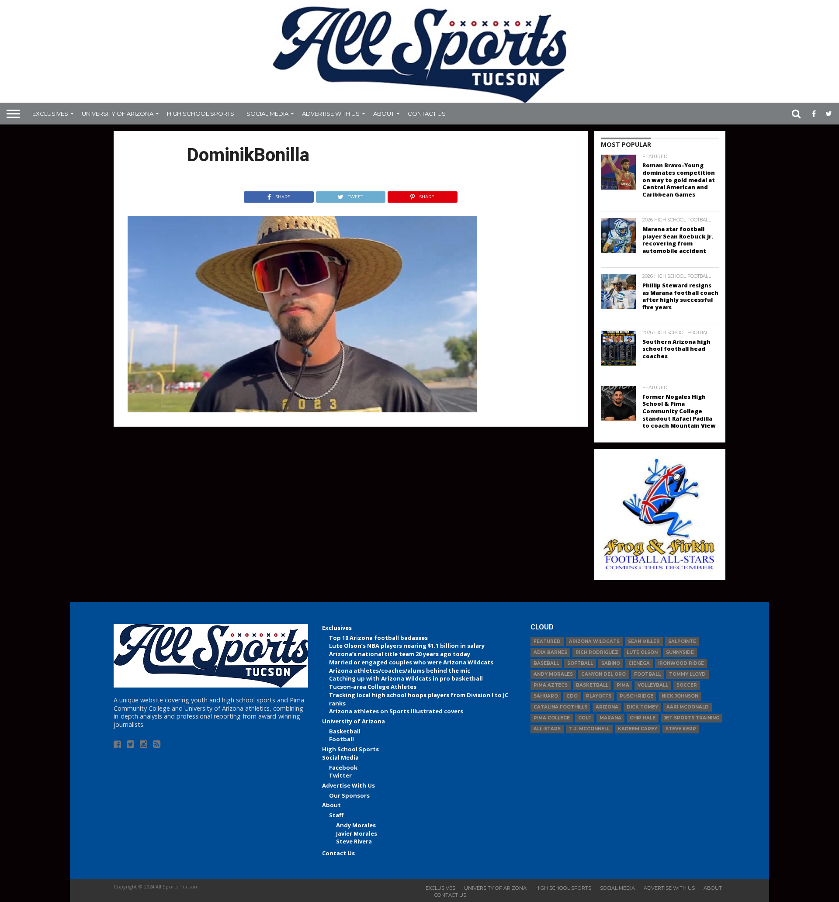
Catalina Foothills (560, 707)
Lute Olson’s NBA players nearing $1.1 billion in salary (407, 646)
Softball (580, 663)
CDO (572, 696)
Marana (610, 718)
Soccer (686, 685)
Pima (623, 685)
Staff (336, 815)
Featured (547, 641)
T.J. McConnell (589, 729)
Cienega (639, 663)
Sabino (610, 663)
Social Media (267, 113)
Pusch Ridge (636, 696)
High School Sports (200, 113)
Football (341, 739)
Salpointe (682, 641)
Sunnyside (680, 652)
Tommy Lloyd (687, 674)
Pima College (552, 718)
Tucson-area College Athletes (372, 687)
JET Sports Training (691, 718)
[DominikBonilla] (302, 410)
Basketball (345, 731)
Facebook (343, 767)
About (383, 113)
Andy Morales (356, 825)
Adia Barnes (550, 652)
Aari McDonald (687, 707)
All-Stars (547, 729)
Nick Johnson (680, 696)
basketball (592, 685)
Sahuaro (546, 696)
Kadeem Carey (637, 729)
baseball (546, 663)
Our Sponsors (349, 795)
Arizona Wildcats (594, 641)
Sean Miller (644, 641)
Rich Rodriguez (597, 652)
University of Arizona (117, 113)
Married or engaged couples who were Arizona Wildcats (411, 662)
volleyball (653, 685)
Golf (584, 718)
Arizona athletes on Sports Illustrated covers (396, 711)
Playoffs (598, 696)
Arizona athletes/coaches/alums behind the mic (399, 670)
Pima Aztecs (551, 685)
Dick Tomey (642, 707)
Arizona (607, 707)
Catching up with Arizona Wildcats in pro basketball (406, 678)
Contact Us (427, 113)
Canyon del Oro (603, 674)
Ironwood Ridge (681, 663)
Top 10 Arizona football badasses (378, 638)
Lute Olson (642, 652)
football (647, 674)
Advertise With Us (331, 113)
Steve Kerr (681, 729)
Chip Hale (642, 718)
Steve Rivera (354, 841)
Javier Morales (356, 833)
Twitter (340, 775)
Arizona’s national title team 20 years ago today (399, 654)
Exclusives (50, 113)
